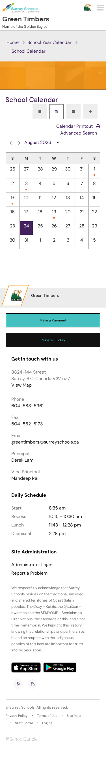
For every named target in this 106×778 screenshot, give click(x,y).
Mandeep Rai (24, 478)
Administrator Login (31, 565)
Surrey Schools (22, 707)
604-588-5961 (27, 406)
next (18, 143)
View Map (21, 385)
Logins (47, 723)
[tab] (40, 111)
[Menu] (100, 7)
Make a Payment (53, 320)
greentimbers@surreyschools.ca (45, 442)
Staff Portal (24, 723)
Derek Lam (22, 460)
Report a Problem (29, 573)
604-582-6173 (27, 424)
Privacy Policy (17, 715)
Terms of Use (47, 715)
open (58, 144)
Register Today (53, 340)
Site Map (74, 715)
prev (9, 143)
